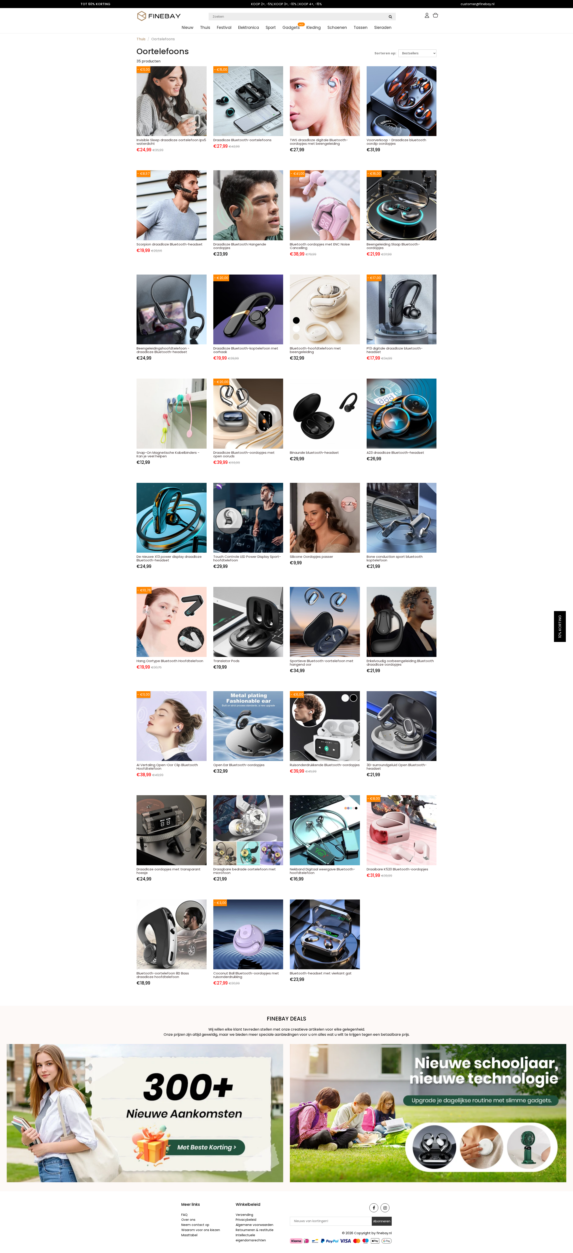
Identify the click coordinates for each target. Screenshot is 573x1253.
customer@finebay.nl (477, 4)
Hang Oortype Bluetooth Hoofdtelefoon (170, 660)
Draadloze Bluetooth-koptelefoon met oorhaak (245, 350)
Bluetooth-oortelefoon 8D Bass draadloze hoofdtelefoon (163, 975)
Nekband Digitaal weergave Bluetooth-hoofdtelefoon (322, 871)
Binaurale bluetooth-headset (314, 452)
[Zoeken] (390, 17)
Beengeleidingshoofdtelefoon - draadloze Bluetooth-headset (163, 350)
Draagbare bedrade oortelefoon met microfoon (244, 871)
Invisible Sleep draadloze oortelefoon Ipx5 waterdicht (171, 142)
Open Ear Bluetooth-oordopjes (239, 765)
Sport (271, 27)
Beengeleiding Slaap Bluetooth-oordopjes (393, 246)
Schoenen (337, 27)
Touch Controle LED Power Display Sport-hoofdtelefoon (247, 558)
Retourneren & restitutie (255, 1230)
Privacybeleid (246, 1219)
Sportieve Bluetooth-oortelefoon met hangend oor (321, 662)
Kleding (313, 27)
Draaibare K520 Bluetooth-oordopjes (397, 869)
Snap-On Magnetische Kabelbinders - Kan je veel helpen (168, 454)
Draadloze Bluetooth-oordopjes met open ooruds (244, 454)
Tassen (361, 27)
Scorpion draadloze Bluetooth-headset (170, 244)
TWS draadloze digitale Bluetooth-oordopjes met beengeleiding (319, 142)
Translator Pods (226, 660)
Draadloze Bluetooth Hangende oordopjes (239, 246)
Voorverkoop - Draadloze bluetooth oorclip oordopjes (396, 142)
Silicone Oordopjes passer (311, 556)
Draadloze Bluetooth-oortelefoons (242, 140)
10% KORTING (559, 626)
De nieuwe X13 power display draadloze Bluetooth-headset (169, 558)
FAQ (184, 1215)
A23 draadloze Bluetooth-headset (395, 452)
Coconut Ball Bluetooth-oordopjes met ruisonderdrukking (246, 975)
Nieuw (187, 27)
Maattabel (189, 1235)
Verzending (244, 1215)
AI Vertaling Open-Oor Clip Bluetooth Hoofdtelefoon (167, 767)
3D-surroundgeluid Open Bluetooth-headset (397, 767)
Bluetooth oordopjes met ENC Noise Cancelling (320, 246)
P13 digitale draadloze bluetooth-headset (395, 350)
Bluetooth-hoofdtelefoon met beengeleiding (315, 350)
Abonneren (381, 1221)
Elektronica (248, 27)
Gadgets (291, 27)
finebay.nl (384, 1233)
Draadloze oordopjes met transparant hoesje (169, 871)
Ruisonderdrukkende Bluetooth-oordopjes (325, 765)
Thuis (205, 27)
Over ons (188, 1219)
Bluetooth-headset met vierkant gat (321, 973)
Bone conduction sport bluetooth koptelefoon (395, 558)
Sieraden (382, 27)
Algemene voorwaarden (254, 1225)
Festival (224, 27)
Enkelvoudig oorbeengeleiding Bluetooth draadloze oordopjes (400, 662)
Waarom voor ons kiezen (200, 1230)
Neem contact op (195, 1225)
